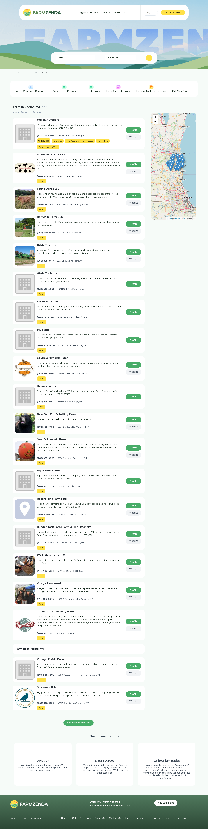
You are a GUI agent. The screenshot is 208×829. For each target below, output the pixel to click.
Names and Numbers (176, 818)
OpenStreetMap (180, 218)
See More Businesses (78, 722)
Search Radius (20, 112)
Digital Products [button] (87, 12)
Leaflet (169, 218)
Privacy (139, 818)
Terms (128, 818)
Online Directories (81, 818)
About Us (105, 12)
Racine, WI (32, 73)
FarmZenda (18, 73)
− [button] (155, 121)
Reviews (37, 112)
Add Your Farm (173, 12)
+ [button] (155, 117)
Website (133, 137)
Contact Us (119, 12)
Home (64, 818)
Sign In (150, 12)
